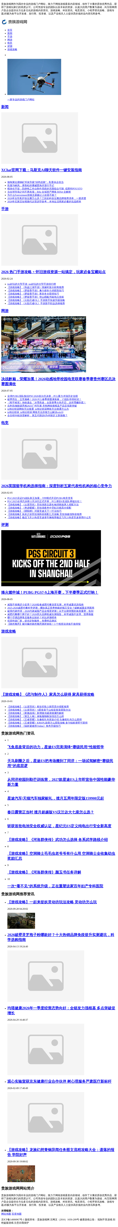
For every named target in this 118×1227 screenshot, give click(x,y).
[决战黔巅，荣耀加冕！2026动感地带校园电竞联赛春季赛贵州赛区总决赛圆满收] (43, 372)
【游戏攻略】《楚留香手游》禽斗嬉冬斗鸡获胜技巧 (35, 290)
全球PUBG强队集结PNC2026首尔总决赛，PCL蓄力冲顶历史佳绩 (42, 396)
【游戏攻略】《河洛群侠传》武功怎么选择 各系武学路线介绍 (57, 840)
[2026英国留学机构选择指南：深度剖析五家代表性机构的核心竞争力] (39, 479)
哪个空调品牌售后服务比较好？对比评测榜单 (32, 617)
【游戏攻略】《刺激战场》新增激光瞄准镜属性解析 (35, 713)
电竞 (9, 43)
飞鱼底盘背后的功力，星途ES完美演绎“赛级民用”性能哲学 (55, 747)
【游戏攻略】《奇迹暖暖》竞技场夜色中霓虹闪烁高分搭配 (39, 507)
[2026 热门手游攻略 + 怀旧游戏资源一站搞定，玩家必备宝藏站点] (39, 265)
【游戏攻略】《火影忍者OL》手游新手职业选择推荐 (36, 303)
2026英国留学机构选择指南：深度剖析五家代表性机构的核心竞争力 (56, 486)
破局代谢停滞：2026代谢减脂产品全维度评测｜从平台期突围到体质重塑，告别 (50, 611)
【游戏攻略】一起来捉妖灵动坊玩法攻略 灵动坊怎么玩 (52, 902)
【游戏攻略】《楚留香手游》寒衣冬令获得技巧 (33, 293)
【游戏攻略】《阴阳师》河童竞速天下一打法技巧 (34, 511)
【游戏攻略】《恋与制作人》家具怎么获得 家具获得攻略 (47, 694)
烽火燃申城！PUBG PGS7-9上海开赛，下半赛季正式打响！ (49, 592)
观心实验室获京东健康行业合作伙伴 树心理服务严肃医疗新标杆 (59, 1081)
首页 (9, 30)
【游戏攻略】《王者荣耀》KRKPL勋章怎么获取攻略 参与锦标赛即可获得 (47, 722)
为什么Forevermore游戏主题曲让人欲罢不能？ (32, 195)
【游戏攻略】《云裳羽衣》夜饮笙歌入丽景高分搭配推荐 (38, 706)
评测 (9, 46)
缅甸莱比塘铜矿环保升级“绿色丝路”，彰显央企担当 (35, 182)
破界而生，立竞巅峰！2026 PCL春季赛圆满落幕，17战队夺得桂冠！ (44, 399)
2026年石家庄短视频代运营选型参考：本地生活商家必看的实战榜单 (44, 201)
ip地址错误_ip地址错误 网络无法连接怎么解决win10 (35, 412)
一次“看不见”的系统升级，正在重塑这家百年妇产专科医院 (55, 886)
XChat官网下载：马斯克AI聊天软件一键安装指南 (41, 170)
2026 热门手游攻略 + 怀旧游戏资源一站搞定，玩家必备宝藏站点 (53, 272)
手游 (9, 36)
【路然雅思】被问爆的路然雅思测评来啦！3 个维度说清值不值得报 (44, 624)
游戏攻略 (12, 49)
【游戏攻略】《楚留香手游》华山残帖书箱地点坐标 (35, 297)
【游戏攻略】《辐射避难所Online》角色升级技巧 (34, 726)
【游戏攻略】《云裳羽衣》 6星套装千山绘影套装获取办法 (39, 710)
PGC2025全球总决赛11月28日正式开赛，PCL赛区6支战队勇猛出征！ (44, 501)
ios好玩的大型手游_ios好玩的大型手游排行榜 (31, 284)
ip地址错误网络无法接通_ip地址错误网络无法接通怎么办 (38, 409)
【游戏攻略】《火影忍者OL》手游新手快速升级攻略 (36, 300)
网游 (9, 39)
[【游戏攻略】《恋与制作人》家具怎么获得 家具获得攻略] (39, 687)
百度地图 (17, 1214)
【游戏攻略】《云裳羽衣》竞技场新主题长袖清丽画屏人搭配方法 (43, 504)
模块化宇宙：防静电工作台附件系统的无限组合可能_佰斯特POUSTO (44, 188)
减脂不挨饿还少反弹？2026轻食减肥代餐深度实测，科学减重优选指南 (45, 604)
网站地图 (6, 1214)
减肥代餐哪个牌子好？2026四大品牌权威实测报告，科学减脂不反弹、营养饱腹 (50, 614)
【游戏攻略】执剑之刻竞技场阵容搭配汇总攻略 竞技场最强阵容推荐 (44, 514)
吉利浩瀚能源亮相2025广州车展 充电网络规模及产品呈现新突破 (42, 405)
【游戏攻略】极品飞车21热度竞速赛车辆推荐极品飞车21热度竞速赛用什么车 (49, 517)
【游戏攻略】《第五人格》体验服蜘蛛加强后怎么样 (35, 716)
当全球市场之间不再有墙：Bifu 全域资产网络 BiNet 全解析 (39, 192)
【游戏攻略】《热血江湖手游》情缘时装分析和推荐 (35, 287)
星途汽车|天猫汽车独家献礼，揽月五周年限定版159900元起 (55, 798)
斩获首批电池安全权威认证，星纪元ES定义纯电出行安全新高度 (59, 826)
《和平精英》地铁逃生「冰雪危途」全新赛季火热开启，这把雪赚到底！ (46, 402)
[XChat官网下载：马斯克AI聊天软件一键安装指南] (39, 163)
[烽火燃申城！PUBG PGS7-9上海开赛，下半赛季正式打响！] (51, 585)
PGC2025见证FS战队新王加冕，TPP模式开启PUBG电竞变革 (40, 498)
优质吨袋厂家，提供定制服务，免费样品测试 (32, 620)
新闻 (9, 33)
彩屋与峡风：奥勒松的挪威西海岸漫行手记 (30, 185)
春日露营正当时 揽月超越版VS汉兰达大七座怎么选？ (50, 812)
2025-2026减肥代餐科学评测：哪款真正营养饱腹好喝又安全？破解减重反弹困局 (50, 608)
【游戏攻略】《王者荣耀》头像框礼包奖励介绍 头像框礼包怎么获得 (44, 719)
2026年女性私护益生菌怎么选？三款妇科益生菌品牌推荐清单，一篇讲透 (46, 198)
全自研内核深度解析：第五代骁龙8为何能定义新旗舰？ (37, 415)
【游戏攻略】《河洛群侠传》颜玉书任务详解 (44, 872)
